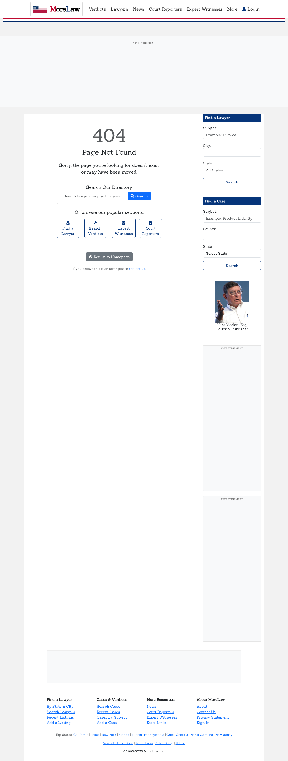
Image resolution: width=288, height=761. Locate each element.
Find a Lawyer (67, 231)
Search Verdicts (95, 231)
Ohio (170, 735)
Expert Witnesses (124, 231)
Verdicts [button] (97, 9)
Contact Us (206, 712)
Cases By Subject (112, 717)
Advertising (164, 743)
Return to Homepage (111, 256)
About (202, 706)
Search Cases (109, 706)
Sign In (203, 722)
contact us (137, 269)
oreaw (65, 8)
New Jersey (223, 735)
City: (207, 145)
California (80, 735)
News (151, 706)
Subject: (210, 128)
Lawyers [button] (119, 9)
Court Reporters (150, 231)
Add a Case (107, 722)
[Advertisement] (145, 78)
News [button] (138, 9)
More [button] (232, 9)
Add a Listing (59, 722)
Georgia (182, 735)
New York (109, 735)
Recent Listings (60, 717)
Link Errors (144, 743)
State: (208, 163)
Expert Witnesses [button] (204, 9)
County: (209, 229)
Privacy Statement (213, 717)
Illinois (137, 735)
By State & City (60, 706)
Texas (95, 735)
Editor (180, 743)
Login (253, 9)
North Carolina (201, 735)
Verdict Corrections (118, 743)
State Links (157, 722)
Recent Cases (108, 712)
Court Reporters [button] (165, 9)
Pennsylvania (154, 735)
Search (141, 196)
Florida (124, 735)
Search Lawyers (61, 712)
